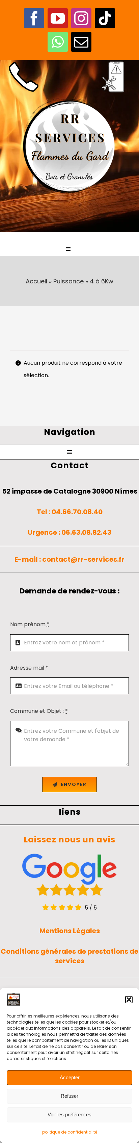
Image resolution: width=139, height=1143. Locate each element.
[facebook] (34, 18)
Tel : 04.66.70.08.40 (70, 512)
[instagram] (81, 18)
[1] (23, 62)
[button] (129, 999)
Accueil (36, 281)
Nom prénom (30, 624)
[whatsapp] (58, 42)
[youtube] (58, 18)
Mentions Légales (69, 931)
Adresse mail (29, 668)
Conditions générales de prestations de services (69, 956)
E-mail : (28, 559)
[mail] (81, 42)
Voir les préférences (69, 1114)
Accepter (70, 1077)
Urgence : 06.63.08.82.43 (69, 532)
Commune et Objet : (39, 711)
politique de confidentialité (69, 1132)
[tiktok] (105, 18)
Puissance (68, 281)
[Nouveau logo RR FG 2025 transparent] (69, 96)
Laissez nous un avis (69, 839)
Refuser (69, 1096)
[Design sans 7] (115, 62)
